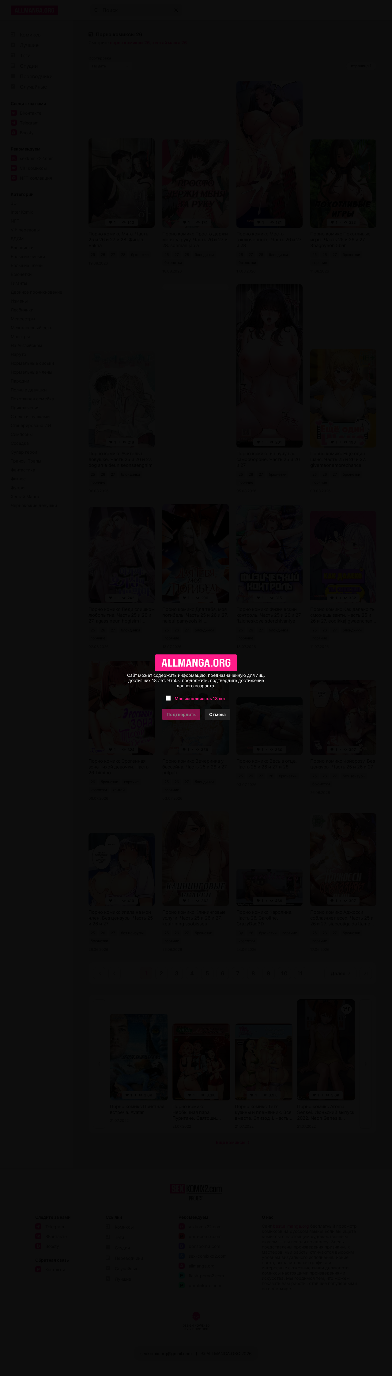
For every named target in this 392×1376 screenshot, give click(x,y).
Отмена (217, 714)
